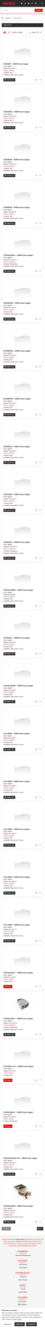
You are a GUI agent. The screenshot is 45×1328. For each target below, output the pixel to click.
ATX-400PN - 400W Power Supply (16, 877)
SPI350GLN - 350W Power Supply (16, 494)
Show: (34, 32)
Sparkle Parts (18, 18)
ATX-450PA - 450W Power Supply (16, 829)
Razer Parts (20, 1246)
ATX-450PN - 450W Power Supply (16, 925)
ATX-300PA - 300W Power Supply (16, 734)
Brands (8, 18)
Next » (40, 1228)
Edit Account (23, 1264)
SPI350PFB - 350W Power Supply (16, 112)
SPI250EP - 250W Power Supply (16, 64)
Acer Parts (29, 1239)
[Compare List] (32, 3)
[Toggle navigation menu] (42, 3)
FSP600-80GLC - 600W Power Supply (18, 255)
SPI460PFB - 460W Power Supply (16, 207)
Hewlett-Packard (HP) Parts (24, 1241)
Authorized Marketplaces (23, 1255)
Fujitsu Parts (11, 1241)
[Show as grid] (9, 32)
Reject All (19, 1324)
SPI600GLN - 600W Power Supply (16, 542)
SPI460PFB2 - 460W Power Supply (17, 399)
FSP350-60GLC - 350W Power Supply (18, 973)
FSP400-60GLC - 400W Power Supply (18, 1019)
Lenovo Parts (27, 1243)
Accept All (31, 1324)
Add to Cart (10, 80)
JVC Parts (19, 1243)
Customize (7, 1324)
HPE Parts (35, 1241)
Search (38, 10)
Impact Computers (7, 1239)
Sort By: (15, 32)
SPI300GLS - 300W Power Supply (16, 638)
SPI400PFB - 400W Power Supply (16, 160)
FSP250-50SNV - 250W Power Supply (18, 590)
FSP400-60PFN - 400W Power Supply (18, 1206)
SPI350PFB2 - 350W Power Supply (17, 303)
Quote (9, 986)
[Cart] (36, 3)
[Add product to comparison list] (36, 80)
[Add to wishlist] (40, 79)
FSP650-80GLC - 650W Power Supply (18, 1112)
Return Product (23, 1280)
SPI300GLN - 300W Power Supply (16, 447)
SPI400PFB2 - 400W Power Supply (17, 351)
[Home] (9, 3)
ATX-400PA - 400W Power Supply (16, 781)
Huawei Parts (12, 1243)
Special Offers (23, 1292)
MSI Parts (34, 1243)
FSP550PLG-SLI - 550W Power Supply (18, 1066)
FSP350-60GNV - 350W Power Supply (18, 686)
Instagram (29, 1301)
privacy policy (17, 1319)
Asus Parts (36, 1239)
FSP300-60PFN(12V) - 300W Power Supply (20, 1158)
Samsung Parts (31, 1246)
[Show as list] (5, 32)
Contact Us (23, 1277)
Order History (23, 1267)
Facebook (29, 1304)
